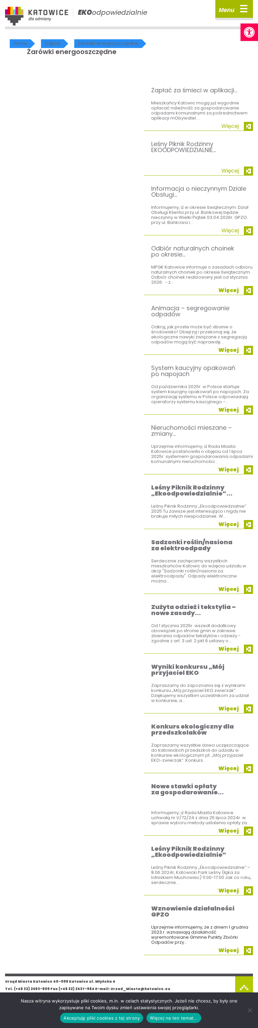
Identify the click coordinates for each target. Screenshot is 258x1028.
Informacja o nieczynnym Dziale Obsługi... (198, 191)
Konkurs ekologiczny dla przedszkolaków (192, 729)
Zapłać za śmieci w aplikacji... (194, 90)
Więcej (230, 126)
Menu (233, 9)
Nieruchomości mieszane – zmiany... (191, 430)
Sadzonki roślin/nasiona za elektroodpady (191, 545)
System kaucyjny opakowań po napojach (193, 371)
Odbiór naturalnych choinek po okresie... (192, 251)
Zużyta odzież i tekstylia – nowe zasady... (193, 610)
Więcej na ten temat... (174, 1018)
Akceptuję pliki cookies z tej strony (101, 1018)
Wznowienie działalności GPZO (192, 911)
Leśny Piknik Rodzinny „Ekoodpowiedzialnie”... (191, 490)
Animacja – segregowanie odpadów (190, 311)
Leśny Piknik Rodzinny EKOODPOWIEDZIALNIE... (183, 147)
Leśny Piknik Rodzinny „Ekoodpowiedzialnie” (188, 851)
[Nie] (249, 1010)
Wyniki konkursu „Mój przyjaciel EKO (187, 669)
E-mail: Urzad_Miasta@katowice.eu (132, 988)
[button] (249, 32)
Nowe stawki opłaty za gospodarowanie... (187, 789)
